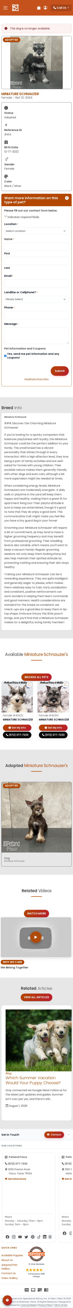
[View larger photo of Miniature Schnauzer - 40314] (65, 685)
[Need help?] (7, 1300)
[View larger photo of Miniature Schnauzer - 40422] (29, 685)
